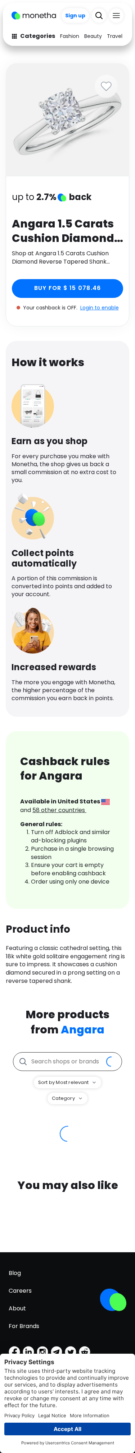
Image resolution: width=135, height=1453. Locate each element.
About (17, 1308)
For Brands (24, 1326)
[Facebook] (14, 1352)
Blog (15, 1273)
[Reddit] (84, 1352)
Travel (114, 36)
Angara (82, 1029)
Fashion (69, 36)
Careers (20, 1291)
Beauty (93, 36)
